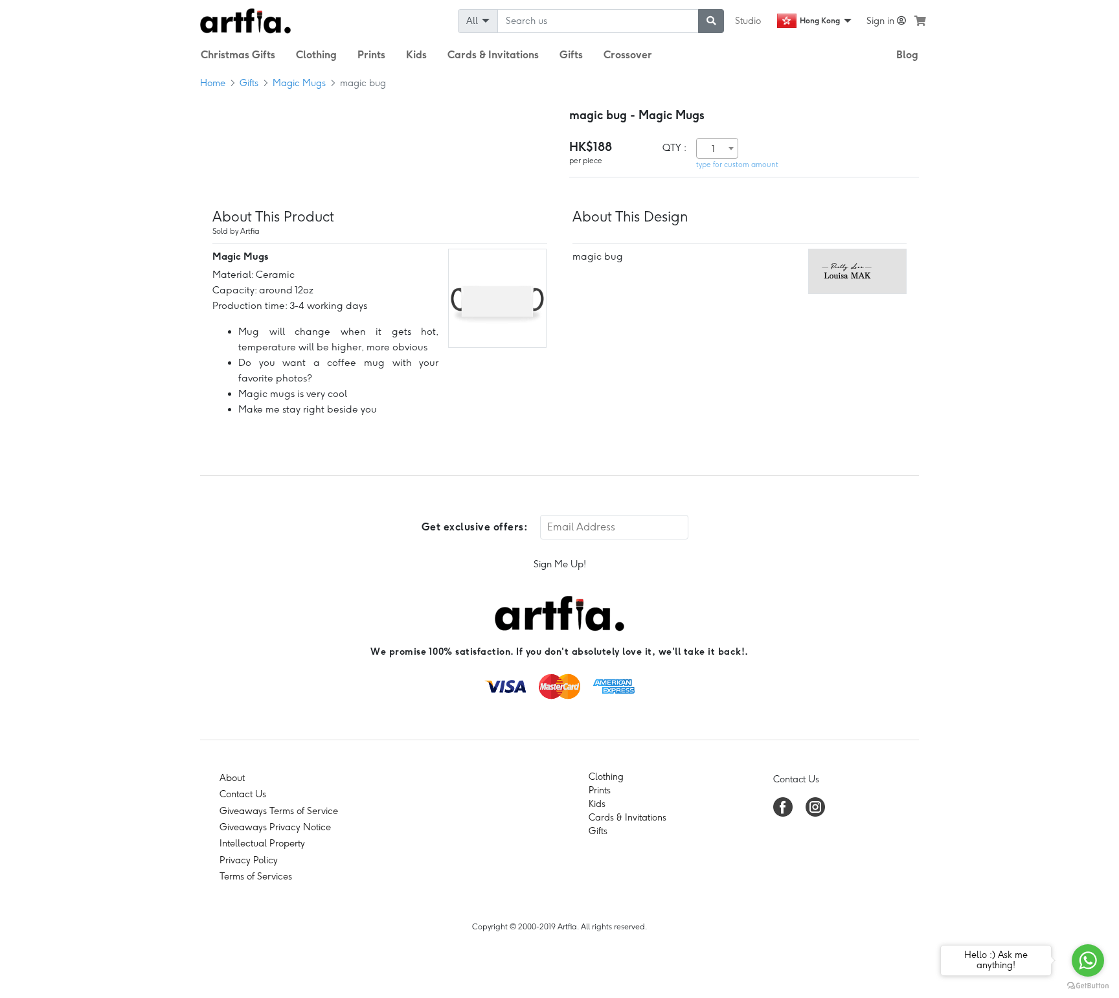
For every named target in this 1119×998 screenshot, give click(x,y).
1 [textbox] (713, 149)
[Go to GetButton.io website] (1088, 985)
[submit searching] (711, 21)
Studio (748, 21)
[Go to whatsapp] (1088, 960)
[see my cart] (920, 20)
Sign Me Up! (560, 564)
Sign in (881, 21)
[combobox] (717, 148)
